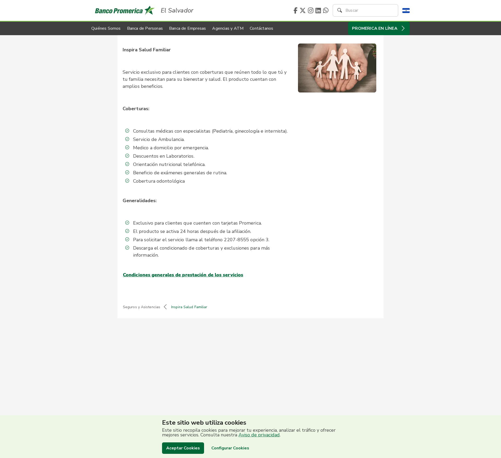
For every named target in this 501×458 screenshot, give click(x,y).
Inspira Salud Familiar (189, 307)
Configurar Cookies (230, 448)
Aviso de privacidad (259, 435)
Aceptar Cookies (183, 448)
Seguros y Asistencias (141, 307)
